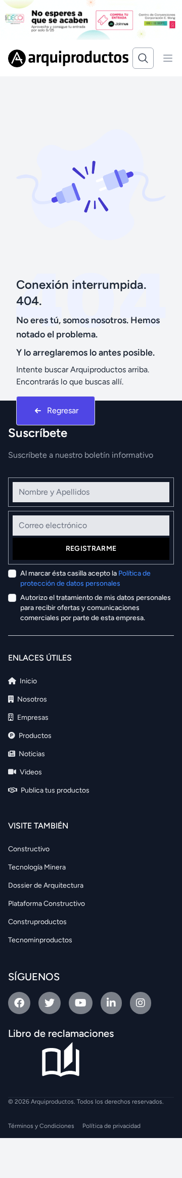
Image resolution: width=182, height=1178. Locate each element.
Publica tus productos (54, 790)
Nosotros (31, 699)
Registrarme (91, 548)
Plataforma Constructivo (46, 903)
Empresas (32, 717)
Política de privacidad (111, 1125)
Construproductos (37, 922)
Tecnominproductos (40, 940)
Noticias (31, 754)
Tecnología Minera (37, 867)
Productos (34, 735)
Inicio (27, 681)
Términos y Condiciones (41, 1125)
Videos (30, 772)
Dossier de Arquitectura (45, 885)
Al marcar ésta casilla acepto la (85, 578)
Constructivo (29, 849)
